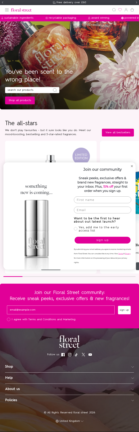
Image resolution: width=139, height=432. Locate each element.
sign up (102, 240)
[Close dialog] (132, 166)
